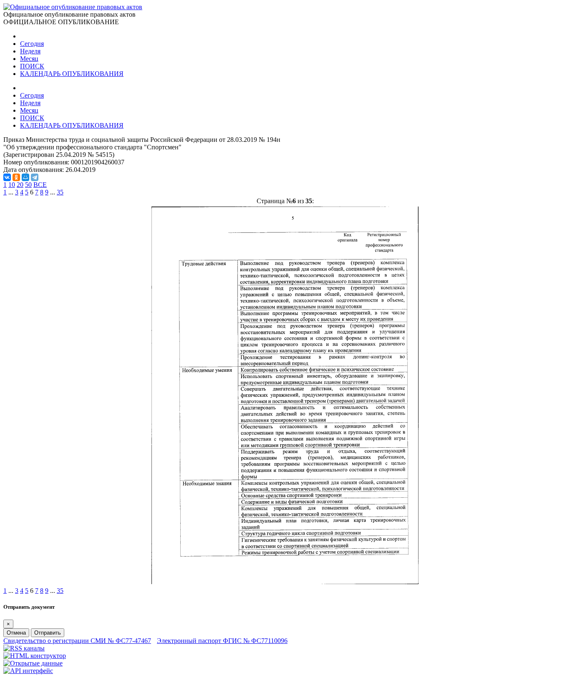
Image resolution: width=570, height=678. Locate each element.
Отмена (16, 633)
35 (60, 192)
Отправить (47, 633)
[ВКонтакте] (7, 177)
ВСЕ (40, 184)
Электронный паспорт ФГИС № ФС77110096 (222, 640)
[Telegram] (34, 177)
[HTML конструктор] (34, 655)
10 (11, 184)
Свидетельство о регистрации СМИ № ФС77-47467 (77, 640)
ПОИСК (32, 66)
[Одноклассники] (16, 177)
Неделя (30, 51)
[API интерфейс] (28, 670)
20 (20, 184)
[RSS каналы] (24, 648)
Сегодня (32, 43)
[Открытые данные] (33, 663)
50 (28, 184)
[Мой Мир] (25, 177)
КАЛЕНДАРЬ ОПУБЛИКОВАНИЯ (72, 73)
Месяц (29, 58)
